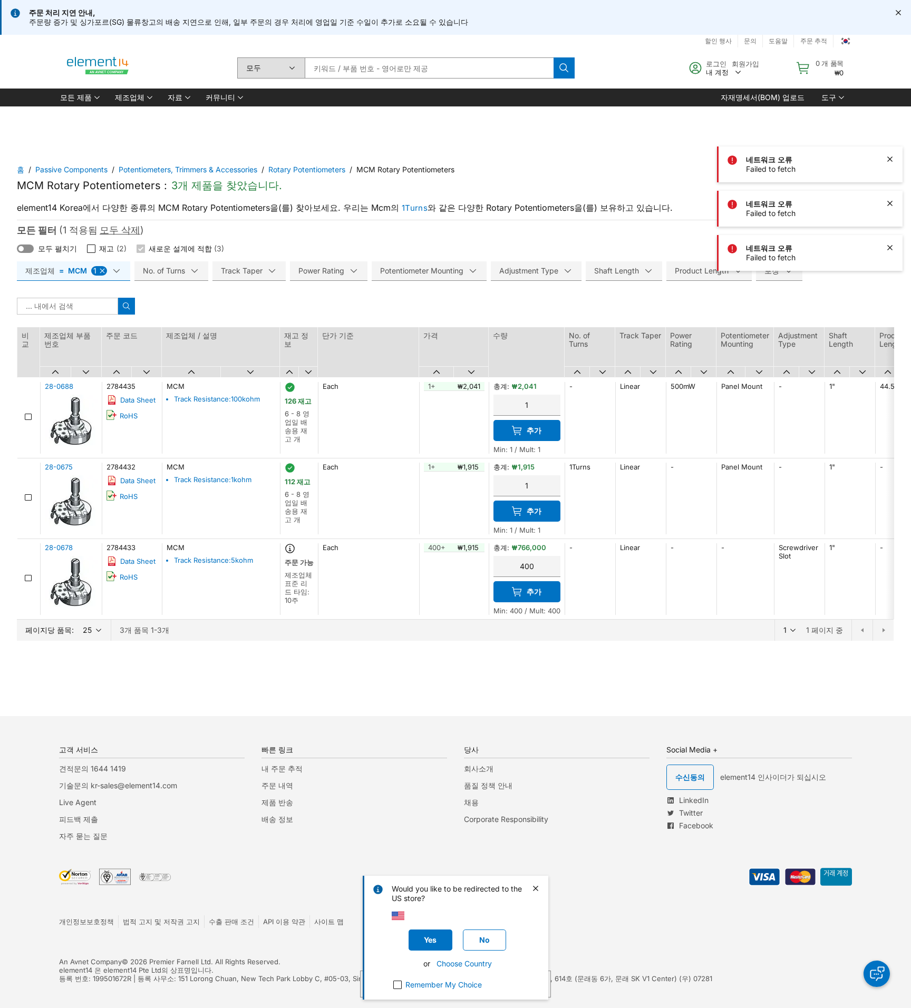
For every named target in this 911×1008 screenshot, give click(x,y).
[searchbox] (429, 68)
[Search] (564, 68)
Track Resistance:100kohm (217, 399)
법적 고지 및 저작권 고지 (161, 921)
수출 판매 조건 (231, 921)
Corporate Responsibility (506, 819)
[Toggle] (25, 248)
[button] (79, 97)
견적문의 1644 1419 (92, 768)
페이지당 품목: (49, 629)
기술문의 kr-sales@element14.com (118, 785)
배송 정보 (277, 819)
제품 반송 (277, 802)
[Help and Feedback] (877, 974)
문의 (750, 41)
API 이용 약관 (284, 921)
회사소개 (478, 768)
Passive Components (71, 169)
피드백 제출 (78, 819)
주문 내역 (277, 785)
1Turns (415, 208)
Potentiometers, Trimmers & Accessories (188, 169)
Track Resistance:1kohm (212, 479)
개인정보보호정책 (86, 921)
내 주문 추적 (282, 768)
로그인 (716, 64)
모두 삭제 (120, 230)
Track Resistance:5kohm (213, 560)
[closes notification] (898, 12)
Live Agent (77, 802)
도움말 (778, 41)
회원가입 (745, 64)
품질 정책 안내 (488, 785)
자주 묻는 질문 (83, 835)
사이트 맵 (329, 921)
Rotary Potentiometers (306, 169)
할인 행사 (718, 41)
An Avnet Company (90, 961)
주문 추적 (813, 41)
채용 (471, 802)
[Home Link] (98, 67)
